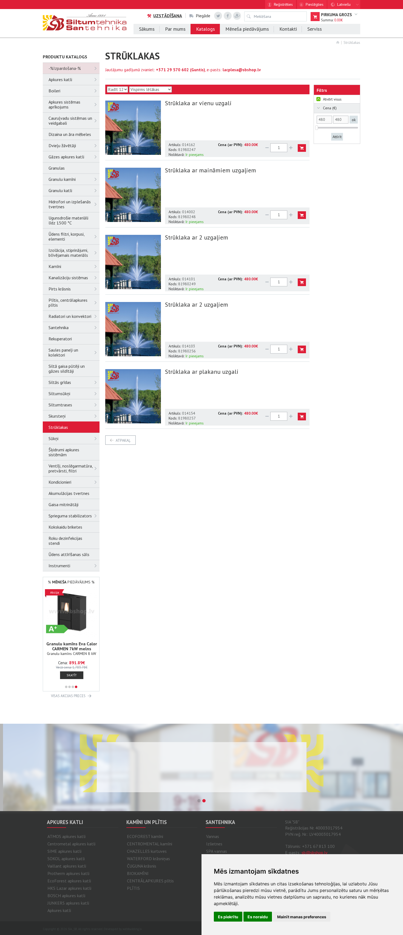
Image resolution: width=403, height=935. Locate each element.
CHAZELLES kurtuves (147, 851)
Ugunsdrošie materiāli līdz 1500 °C (68, 220)
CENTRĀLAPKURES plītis (150, 880)
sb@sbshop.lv (315, 852)
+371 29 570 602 (172, 69)
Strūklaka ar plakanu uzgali (202, 371)
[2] (69, 687)
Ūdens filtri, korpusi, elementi (66, 236)
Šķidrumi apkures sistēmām (64, 452)
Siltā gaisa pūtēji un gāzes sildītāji (67, 368)
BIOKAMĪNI (138, 873)
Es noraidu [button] (258, 916)
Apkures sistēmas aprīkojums (64, 104)
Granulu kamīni (62, 179)
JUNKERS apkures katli (68, 903)
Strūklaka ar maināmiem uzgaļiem (210, 170)
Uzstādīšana (167, 15)
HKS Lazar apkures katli (69, 888)
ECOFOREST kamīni (145, 836)
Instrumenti (59, 565)
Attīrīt (337, 136)
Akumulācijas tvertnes (69, 493)
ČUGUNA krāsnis (141, 866)
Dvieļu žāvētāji (62, 145)
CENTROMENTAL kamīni (149, 843)
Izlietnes (214, 843)
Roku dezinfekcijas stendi (65, 540)
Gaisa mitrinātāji (63, 504)
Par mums (175, 29)
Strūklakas (352, 42)
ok (354, 119)
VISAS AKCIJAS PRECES (68, 696)
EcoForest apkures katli (69, 880)
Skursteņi (57, 416)
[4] (76, 687)
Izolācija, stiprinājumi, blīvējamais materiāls (68, 252)
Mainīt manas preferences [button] (301, 916)
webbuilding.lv (132, 929)
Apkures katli (60, 79)
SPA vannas (216, 851)
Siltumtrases (60, 404)
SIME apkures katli (64, 851)
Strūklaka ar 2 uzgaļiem (196, 237)
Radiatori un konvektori (70, 316)
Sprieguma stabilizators (70, 515)
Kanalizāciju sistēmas (68, 277)
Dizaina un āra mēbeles (70, 134)
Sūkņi (53, 438)
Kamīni (55, 266)
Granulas (57, 168)
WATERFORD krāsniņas (148, 858)
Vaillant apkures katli (66, 866)
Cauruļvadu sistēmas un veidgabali (70, 120)
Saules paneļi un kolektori (63, 352)
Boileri (54, 90)
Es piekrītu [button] (228, 916)
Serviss (314, 29)
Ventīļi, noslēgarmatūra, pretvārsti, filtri (71, 468)
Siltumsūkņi (59, 393)
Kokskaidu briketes (65, 527)
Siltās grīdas (60, 382)
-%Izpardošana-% (65, 68)
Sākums (147, 29)
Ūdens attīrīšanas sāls (69, 554)
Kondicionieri (60, 482)
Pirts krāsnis (60, 289)
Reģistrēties (283, 4)
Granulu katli (60, 190)
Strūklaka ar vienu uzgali (198, 103)
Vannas (212, 836)
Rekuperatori (60, 338)
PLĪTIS (133, 888)
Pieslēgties (314, 4)
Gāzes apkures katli (66, 156)
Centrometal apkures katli (71, 843)
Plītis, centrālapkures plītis (68, 302)
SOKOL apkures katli (66, 858)
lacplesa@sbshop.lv (242, 69)
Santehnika (59, 327)
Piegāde (203, 15)
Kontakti (288, 29)
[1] (66, 687)
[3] (73, 687)
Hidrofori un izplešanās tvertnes (70, 204)
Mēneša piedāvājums (247, 29)
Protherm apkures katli (68, 873)
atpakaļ (123, 440)
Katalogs (205, 29)
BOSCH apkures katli (66, 895)
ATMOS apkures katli (66, 836)
